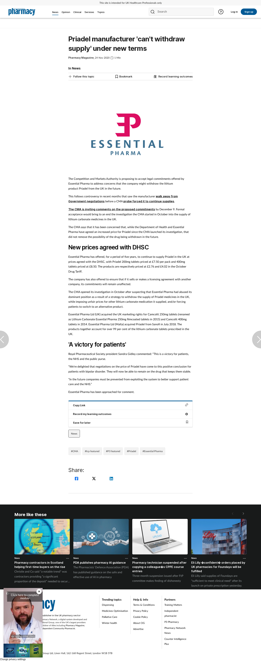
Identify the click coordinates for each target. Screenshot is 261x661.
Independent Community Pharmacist (58, 628)
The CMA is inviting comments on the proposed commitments (111, 209)
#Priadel (131, 451)
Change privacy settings (13, 659)
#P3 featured (113, 451)
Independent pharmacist (171, 613)
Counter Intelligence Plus (175, 641)
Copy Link (79, 405)
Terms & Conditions (144, 604)
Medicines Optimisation (115, 610)
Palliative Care (109, 616)
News (74, 433)
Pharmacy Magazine (75, 625)
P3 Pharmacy (171, 621)
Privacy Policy (140, 610)
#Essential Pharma (153, 451)
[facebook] (77, 479)
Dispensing (108, 604)
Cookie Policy (140, 616)
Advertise (138, 628)
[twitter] (94, 479)
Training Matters (173, 604)
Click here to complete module (25, 596)
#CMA (74, 451)
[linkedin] (111, 479)
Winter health (109, 622)
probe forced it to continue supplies (148, 201)
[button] (243, 513)
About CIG (139, 622)
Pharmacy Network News (175, 630)
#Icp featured (92, 451)
